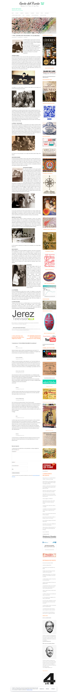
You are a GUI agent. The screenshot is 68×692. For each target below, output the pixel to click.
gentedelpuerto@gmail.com (47, 641)
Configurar (53, 688)
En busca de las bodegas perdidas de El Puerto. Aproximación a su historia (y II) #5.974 (49, 495)
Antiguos (27, 322)
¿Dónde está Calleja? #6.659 (47, 565)
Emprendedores (36, 322)
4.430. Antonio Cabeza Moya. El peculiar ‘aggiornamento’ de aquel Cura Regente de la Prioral (49, 482)
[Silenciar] (53, 356)
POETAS (42, 13)
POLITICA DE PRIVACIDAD (36, 475)
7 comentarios (25, 37)
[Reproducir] (43, 356)
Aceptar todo (42, 688)
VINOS (23, 15)
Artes (29, 322)
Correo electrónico (15, 465)
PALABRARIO (32, 13)
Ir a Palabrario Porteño (46, 534)
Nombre (13, 462)
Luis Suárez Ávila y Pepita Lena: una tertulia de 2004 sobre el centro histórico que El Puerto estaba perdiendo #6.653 (49, 587)
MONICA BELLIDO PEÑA (20, 371)
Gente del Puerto (16, 9)
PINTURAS (37, 13)
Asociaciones (32, 322)
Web (12, 469)
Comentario (14, 451)
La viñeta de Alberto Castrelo (16, 15)
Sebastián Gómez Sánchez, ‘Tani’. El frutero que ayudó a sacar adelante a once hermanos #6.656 (49, 575)
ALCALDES (17, 13)
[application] (49, 353)
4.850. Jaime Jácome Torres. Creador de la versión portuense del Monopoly (49, 528)
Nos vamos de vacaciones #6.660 (48, 562)
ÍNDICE (13, 13)
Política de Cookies (43, 15)
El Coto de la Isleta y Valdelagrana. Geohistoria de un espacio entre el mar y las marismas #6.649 (49, 601)
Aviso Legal (28, 15)
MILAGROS (26, 13)
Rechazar (47, 688)
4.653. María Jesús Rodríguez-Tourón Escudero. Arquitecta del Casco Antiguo (49, 510)
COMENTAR (21, 13)
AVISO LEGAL (13, 476)
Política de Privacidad (35, 15)
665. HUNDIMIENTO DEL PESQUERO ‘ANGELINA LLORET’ (49, 502)
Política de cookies (29, 689)
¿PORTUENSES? (47, 13)
